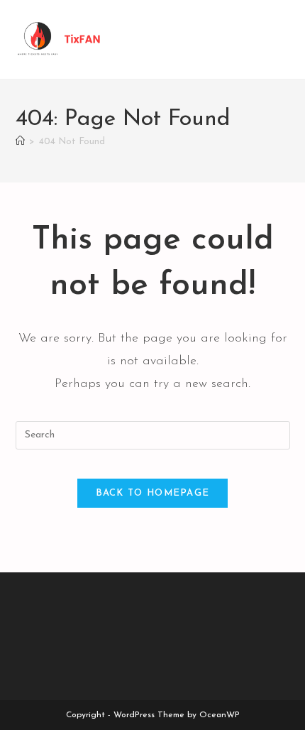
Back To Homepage (153, 493)
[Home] (20, 141)
